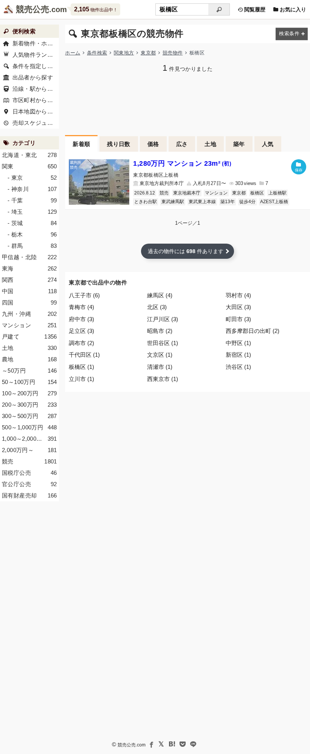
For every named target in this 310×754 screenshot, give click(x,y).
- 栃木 (32, 234)
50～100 (29, 382)
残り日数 (118, 144)
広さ (182, 144)
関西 (29, 280)
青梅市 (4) (81, 307)
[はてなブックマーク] (172, 744)
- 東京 (32, 177)
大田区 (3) (238, 307)
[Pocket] (182, 744)
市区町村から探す (35, 100)
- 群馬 (32, 246)
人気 (268, 144)
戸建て (29, 336)
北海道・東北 (29, 155)
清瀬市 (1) (159, 367)
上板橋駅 (277, 193)
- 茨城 (32, 223)
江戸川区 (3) (162, 319)
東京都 (148, 53)
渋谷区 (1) (238, 367)
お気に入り (292, 9)
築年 (239, 144)
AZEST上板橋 (274, 201)
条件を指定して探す (35, 66)
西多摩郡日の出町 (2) (252, 331)
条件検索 (97, 53)
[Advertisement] (187, 103)
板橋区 (257, 193)
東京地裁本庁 (186, 193)
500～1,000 (29, 427)
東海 (29, 268)
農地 (29, 359)
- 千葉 (32, 200)
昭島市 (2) (159, 331)
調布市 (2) (81, 343)
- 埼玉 (32, 211)
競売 (164, 193)
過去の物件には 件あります (185, 251)
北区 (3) (157, 307)
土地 (210, 144)
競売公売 (32, 9)
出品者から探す (32, 77)
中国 (29, 291)
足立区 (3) (81, 331)
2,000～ (29, 450)
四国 (29, 302)
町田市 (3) (238, 319)
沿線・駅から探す (35, 89)
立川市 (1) (81, 379)
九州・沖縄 (29, 314)
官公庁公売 (29, 484)
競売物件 (173, 53)
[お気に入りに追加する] (298, 166)
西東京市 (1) (162, 379)
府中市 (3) (81, 319)
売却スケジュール (35, 123)
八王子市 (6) (84, 295)
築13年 (227, 201)
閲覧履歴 (254, 9)
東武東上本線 (202, 201)
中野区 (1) (238, 343)
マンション (216, 193)
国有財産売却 (29, 495)
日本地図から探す (35, 111)
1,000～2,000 (29, 438)
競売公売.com (132, 745)
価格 (153, 144)
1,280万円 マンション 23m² (182, 163)
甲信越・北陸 (29, 257)
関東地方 (124, 53)
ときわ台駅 (145, 201)
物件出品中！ (96, 9)
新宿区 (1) (238, 354)
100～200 (29, 393)
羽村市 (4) (238, 295)
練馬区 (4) (159, 295)
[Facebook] (151, 744)
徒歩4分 (247, 201)
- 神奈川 (32, 189)
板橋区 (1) (81, 367)
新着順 (81, 144)
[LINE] (193, 744)
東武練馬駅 (172, 201)
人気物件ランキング (35, 54)
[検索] (219, 9)
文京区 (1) (159, 354)
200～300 (29, 404)
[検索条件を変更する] (292, 34)
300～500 (29, 416)
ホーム (72, 53)
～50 (29, 370)
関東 (29, 166)
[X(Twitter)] (161, 744)
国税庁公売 (29, 473)
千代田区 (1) (84, 354)
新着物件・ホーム (35, 43)
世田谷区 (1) (162, 343)
